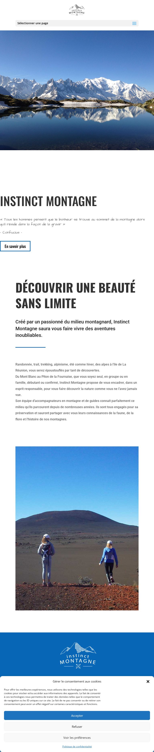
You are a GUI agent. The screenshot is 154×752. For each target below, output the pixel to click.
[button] (148, 682)
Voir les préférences (77, 738)
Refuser (77, 727)
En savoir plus (15, 246)
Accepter (77, 716)
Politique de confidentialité (77, 746)
